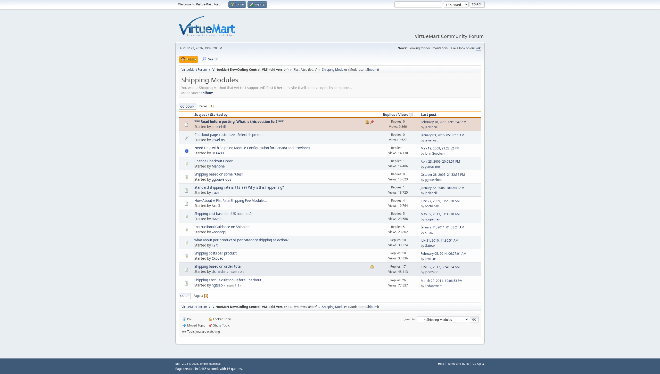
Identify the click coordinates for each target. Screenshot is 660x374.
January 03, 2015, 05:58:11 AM (442, 135)
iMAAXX (218, 153)
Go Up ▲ (479, 363)
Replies (389, 114)
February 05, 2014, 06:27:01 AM (443, 253)
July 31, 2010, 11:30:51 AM (439, 240)
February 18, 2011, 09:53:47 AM (443, 122)
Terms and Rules (458, 363)
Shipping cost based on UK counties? (223, 213)
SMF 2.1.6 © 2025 (186, 363)
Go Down (187, 106)
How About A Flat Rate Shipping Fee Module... (230, 200)
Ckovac (217, 258)
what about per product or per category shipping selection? (241, 240)
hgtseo (217, 285)
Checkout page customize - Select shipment (228, 134)
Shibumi (372, 69)
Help (441, 363)
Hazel (216, 219)
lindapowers (433, 286)
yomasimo (432, 166)
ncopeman (432, 219)
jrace (215, 192)
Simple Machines (210, 363)
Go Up (184, 296)
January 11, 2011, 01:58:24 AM (442, 227)
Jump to (410, 319)
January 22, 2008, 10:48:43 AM (442, 188)
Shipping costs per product (215, 253)
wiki (478, 48)
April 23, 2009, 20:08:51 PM (440, 161)
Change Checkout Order (213, 161)
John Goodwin (434, 153)
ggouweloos (221, 179)
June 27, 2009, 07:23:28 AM (440, 201)
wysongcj (219, 232)
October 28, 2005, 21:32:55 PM (443, 174)
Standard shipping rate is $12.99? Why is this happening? (239, 187)
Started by (219, 114)
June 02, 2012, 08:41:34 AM (440, 267)
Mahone (218, 166)
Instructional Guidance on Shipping (222, 227)
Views (403, 114)
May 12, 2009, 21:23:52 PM (440, 148)
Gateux (430, 245)
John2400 (431, 272)
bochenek (432, 206)
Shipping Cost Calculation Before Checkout (227, 280)
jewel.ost (219, 140)
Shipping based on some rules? (218, 174)
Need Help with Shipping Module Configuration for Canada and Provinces (252, 148)
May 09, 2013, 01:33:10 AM (440, 214)
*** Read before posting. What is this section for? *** (239, 121)
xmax (429, 232)
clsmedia (218, 271)
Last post (428, 114)
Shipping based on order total (217, 266)
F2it (215, 245)
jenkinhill (219, 126)
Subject (200, 114)
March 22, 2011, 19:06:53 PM (442, 280)
